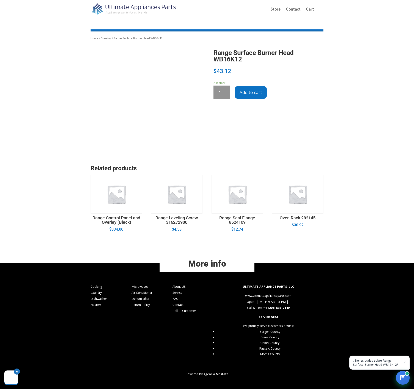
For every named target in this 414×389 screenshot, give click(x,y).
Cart (310, 9)
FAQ (175, 299)
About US (179, 286)
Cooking (106, 38)
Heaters (96, 305)
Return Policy (141, 305)
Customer (189, 311)
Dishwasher (99, 299)
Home (94, 38)
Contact (293, 9)
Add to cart (251, 92)
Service (177, 293)
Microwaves (140, 286)
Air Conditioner (142, 293)
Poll (175, 311)
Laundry (96, 293)
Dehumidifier (140, 299)
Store (276, 9)
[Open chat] (403, 378)
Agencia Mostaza (216, 374)
